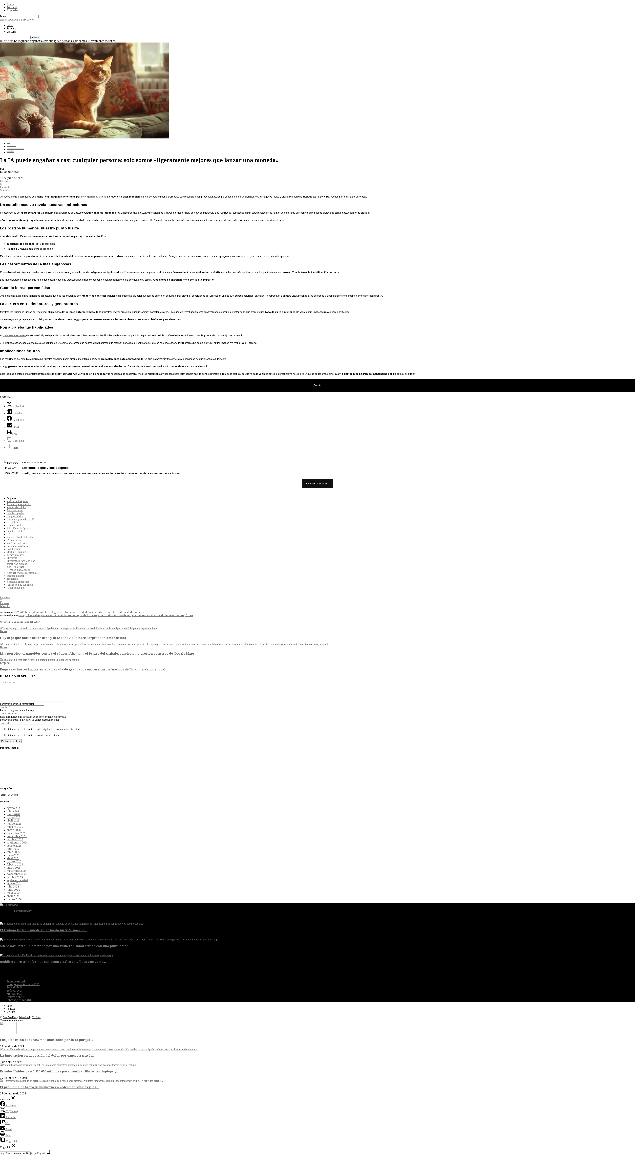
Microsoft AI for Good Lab (21, 560)
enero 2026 (14, 830)
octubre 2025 (15, 839)
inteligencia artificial (93, 196)
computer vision (15, 516)
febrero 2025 (15, 864)
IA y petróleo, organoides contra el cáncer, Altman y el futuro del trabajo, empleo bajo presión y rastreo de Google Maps (97, 653)
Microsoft (12, 557)
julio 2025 (13, 848)
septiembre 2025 (17, 842)
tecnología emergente (18, 581)
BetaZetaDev (10, 1017)
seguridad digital (15, 575)
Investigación (14, 549)
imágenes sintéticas (16, 543)
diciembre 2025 (16, 833)
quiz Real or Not (15, 566)
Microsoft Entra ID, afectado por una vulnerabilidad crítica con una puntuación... (65, 946)
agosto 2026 (14, 808)
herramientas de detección (20, 537)
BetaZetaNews (9, 171)
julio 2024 (13, 886)
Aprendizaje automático (19, 504)
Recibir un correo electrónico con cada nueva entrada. (32, 735)
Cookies (36, 1017)
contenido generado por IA (21, 519)
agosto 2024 (14, 883)
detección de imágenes (18, 528)
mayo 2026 (13, 817)
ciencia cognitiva (15, 513)
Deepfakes (12, 522)
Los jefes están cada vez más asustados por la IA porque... (46, 1040)
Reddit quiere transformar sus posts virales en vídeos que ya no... (53, 961)
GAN (10, 534)
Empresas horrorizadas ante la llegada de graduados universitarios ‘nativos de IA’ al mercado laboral (82, 669)
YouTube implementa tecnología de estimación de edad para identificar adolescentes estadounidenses (81, 612)
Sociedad (10, 152)
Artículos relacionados (12, 622)
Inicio (10, 4)
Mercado (14, 993)
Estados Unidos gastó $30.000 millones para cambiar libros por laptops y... (59, 1071)
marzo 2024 (14, 899)
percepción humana (17, 563)
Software (15, 990)
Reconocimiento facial (18, 569)
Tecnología (11, 146)
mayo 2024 (13, 892)
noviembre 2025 (17, 836)
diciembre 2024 (16, 870)
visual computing (15, 587)
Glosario (12, 10)
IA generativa (14, 540)
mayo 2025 (13, 855)
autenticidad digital (16, 507)
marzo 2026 (14, 823)
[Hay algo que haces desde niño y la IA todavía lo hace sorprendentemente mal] (78, 628)
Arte (10, 41)
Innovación (16, 997)
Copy (38, 1153)
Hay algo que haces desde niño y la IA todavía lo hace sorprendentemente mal (63, 638)
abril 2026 (13, 820)
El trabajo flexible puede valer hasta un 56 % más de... (43, 930)
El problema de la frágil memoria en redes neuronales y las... (49, 1087)
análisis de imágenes (17, 501)
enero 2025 (14, 867)
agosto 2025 (14, 845)
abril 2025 (13, 858)
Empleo (5, 663)
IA (151, 220)
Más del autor (32, 622)
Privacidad (24, 1017)
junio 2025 (13, 852)
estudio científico (15, 531)
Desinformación (15, 525)
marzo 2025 (14, 861)
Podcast (12, 7)
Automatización (15, 510)
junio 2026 (13, 814)
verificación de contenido (20, 584)
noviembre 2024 (17, 874)
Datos (3, 631)
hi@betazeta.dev (23, 910)
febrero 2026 (15, 826)
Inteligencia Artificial (15, 149)
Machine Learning (16, 552)
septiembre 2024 (17, 880)
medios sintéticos (15, 555)
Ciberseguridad (19, 1000)
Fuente (317, 385)
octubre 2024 (15, 877)
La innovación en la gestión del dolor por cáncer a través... (47, 1055)
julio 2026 (13, 811)
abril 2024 (13, 896)
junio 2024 (13, 889)
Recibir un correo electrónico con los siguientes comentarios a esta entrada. (43, 729)
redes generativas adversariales (23, 572)
